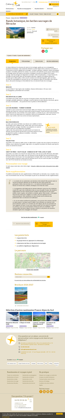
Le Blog (50, 363)
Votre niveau (40, 363)
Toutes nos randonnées (13, 375)
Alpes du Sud (47, 14)
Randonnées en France (12, 377)
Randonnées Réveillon (12, 383)
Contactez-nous (56, 364)
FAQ (46, 363)
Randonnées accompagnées (29, 375)
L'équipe (33, 363)
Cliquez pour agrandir (32, 269)
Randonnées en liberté (28, 377)
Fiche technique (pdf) (54, 30)
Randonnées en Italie (12, 379)
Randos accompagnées (24, 8)
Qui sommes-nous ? (26, 2)
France (41, 14)
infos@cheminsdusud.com (24, 407)
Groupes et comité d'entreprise (46, 377)
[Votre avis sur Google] (43, 52)
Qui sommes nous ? (11, 363)
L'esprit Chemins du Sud (23, 363)
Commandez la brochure (23, 305)
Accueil (31, 14)
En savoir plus (5, 417)
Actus (34, 2)
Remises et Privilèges (44, 381)
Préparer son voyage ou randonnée (48, 375)
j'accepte (59, 414)
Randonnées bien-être (28, 381)
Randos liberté (39, 8)
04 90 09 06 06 (55, 2)
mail (31, 401)
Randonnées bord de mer (29, 383)
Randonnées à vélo (27, 379)
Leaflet (36, 267)
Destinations (10, 8)
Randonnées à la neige (12, 381)
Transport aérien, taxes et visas (47, 379)
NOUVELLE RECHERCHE (16, 14)
